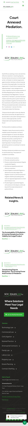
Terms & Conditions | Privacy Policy (11, 396)
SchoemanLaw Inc (11, 408)
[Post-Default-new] (14, 206)
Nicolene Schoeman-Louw (14, 36)
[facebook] (6, 46)
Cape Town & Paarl (15, 2)
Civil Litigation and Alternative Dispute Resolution (14, 227)
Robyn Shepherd (8, 266)
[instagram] (9, 46)
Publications (18, 41)
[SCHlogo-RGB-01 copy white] (13, 293)
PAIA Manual (5, 399)
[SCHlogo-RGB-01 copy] (8, 6)
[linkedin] (11, 46)
